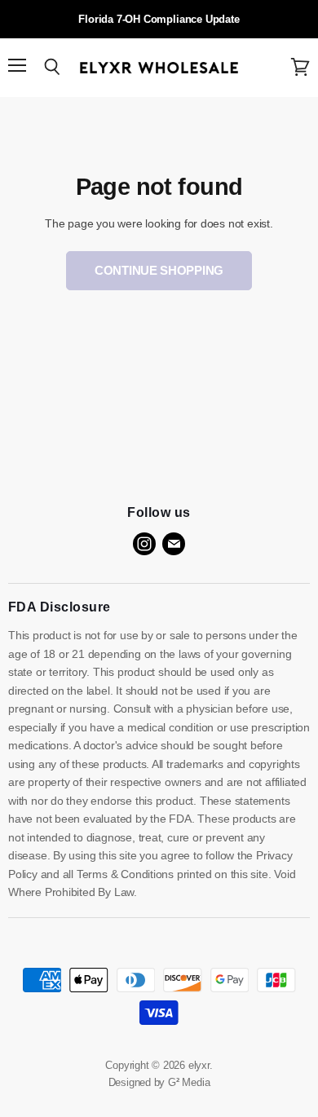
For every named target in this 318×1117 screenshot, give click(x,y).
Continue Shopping (159, 270)
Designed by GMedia (159, 1082)
